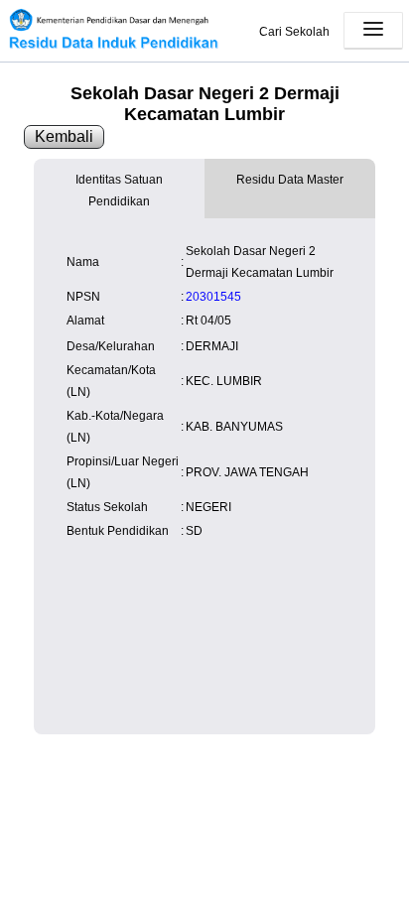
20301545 (213, 297)
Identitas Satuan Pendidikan (119, 190)
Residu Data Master (289, 180)
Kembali (64, 136)
